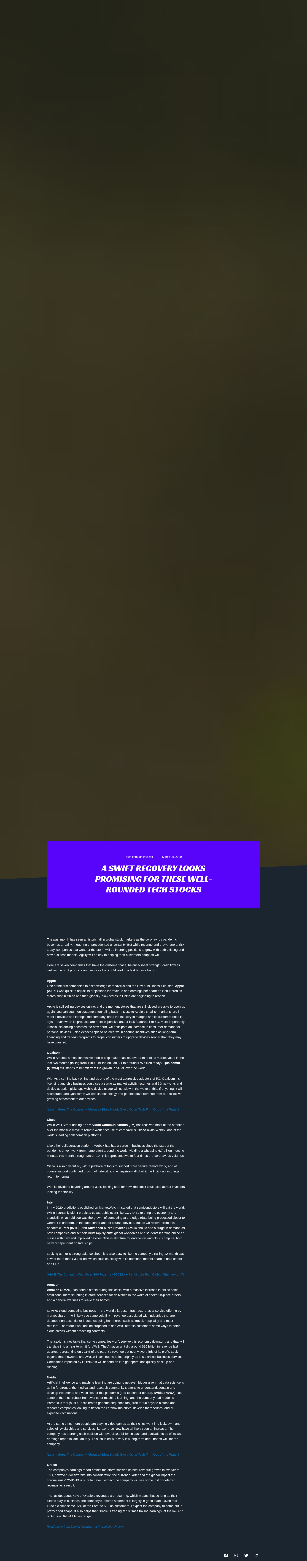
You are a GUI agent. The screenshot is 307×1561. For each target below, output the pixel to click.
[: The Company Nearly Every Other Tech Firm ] (113, 1109)
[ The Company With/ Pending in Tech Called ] (115, 1274)
